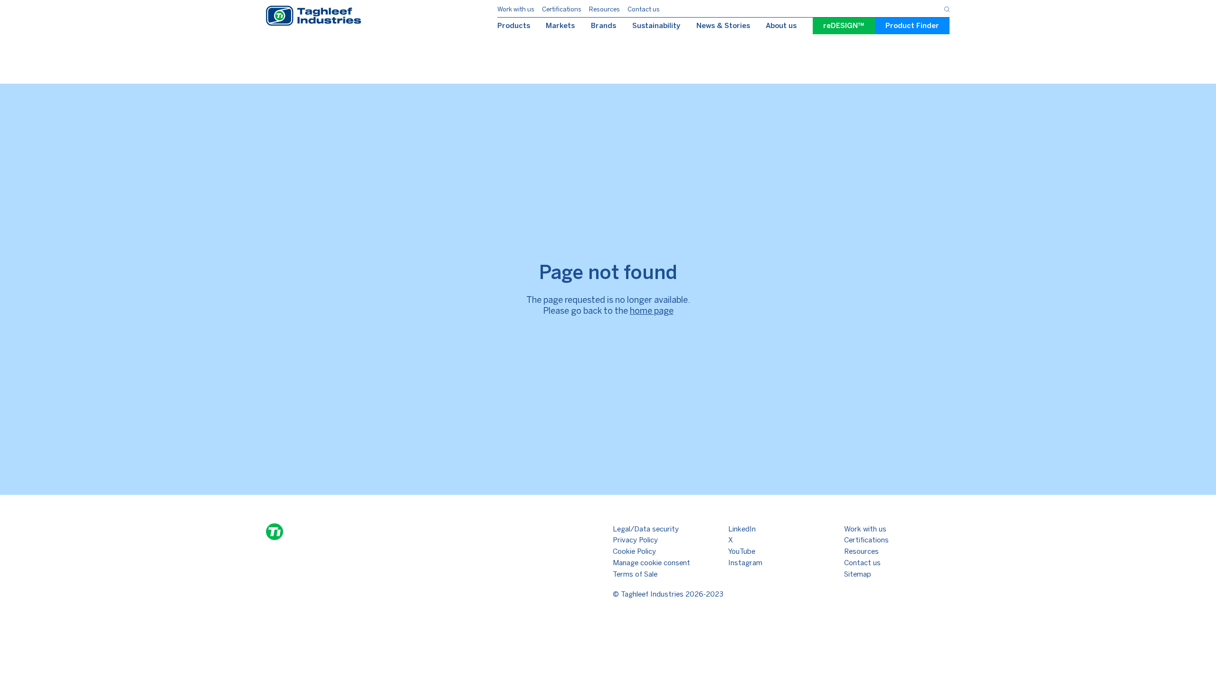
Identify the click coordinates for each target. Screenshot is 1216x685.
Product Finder (912, 25)
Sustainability (656, 25)
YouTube (741, 551)
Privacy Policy (635, 540)
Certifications (561, 9)
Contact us (643, 9)
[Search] (947, 8)
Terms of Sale (635, 574)
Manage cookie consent (651, 563)
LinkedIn (742, 529)
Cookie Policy (634, 551)
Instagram (745, 563)
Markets (560, 25)
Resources (604, 9)
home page (652, 311)
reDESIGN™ (843, 25)
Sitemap (857, 574)
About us (781, 25)
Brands (603, 25)
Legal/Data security (646, 529)
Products (513, 25)
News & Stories (723, 25)
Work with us (515, 9)
